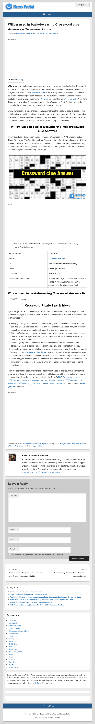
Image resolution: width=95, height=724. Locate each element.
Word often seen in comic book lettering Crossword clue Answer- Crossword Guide (42, 599)
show (20, 79)
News (10, 646)
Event (11, 636)
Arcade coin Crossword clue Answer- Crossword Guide (31, 602)
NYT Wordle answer (54, 383)
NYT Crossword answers (69, 377)
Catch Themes (55, 717)
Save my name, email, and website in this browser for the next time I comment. (37, 555)
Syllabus (12, 659)
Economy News (14, 628)
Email (12, 539)
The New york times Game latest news (70, 444)
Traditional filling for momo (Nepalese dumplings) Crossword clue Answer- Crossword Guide (45, 597)
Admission (12, 620)
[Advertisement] (47, 58)
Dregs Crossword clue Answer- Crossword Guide (28, 594)
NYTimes (44, 98)
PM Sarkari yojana (15, 651)
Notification (13, 649)
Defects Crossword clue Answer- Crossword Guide (29, 592)
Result (11, 654)
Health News (13, 644)
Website (13, 549)
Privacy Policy (65, 714)
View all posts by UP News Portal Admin (41, 472)
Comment (14, 495)
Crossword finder (30, 444)
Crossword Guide (38, 92)
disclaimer (38, 683)
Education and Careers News (19, 631)
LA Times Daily (70, 98)
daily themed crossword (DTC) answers (61, 380)
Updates (45, 444)
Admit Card (13, 623)
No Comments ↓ (52, 33)
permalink (37, 446)
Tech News (12, 662)
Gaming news (13, 639)
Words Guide (13, 667)
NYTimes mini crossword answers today (25, 380)
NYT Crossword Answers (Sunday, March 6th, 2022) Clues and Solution (37, 605)
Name (12, 529)
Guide (39, 444)
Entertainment (14, 633)
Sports (11, 657)
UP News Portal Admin (36, 33)
